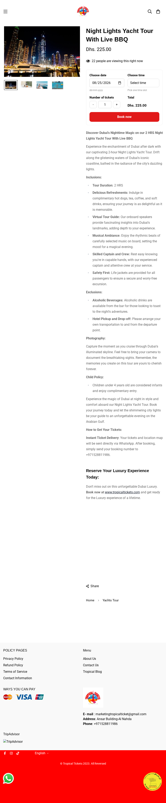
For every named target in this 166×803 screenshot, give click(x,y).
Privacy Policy (13, 659)
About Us (89, 659)
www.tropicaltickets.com (122, 492)
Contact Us (91, 665)
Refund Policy (13, 665)
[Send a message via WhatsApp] (8, 778)
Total (131, 97)
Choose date (97, 75)
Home (90, 600)
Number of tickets (101, 97)
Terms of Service (15, 672)
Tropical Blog (92, 672)
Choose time (136, 75)
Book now (124, 117)
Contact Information (17, 678)
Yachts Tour (111, 600)
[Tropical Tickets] (83, 11)
